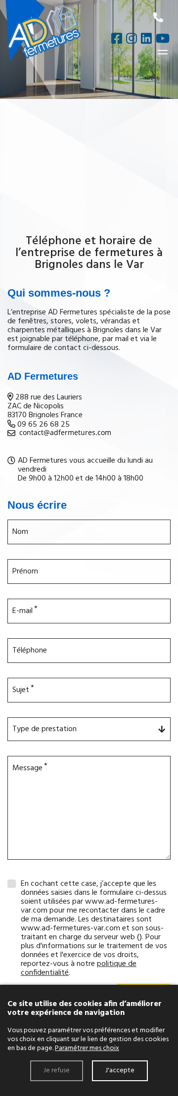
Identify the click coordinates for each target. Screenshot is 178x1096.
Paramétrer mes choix (87, 1048)
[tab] (89, 425)
